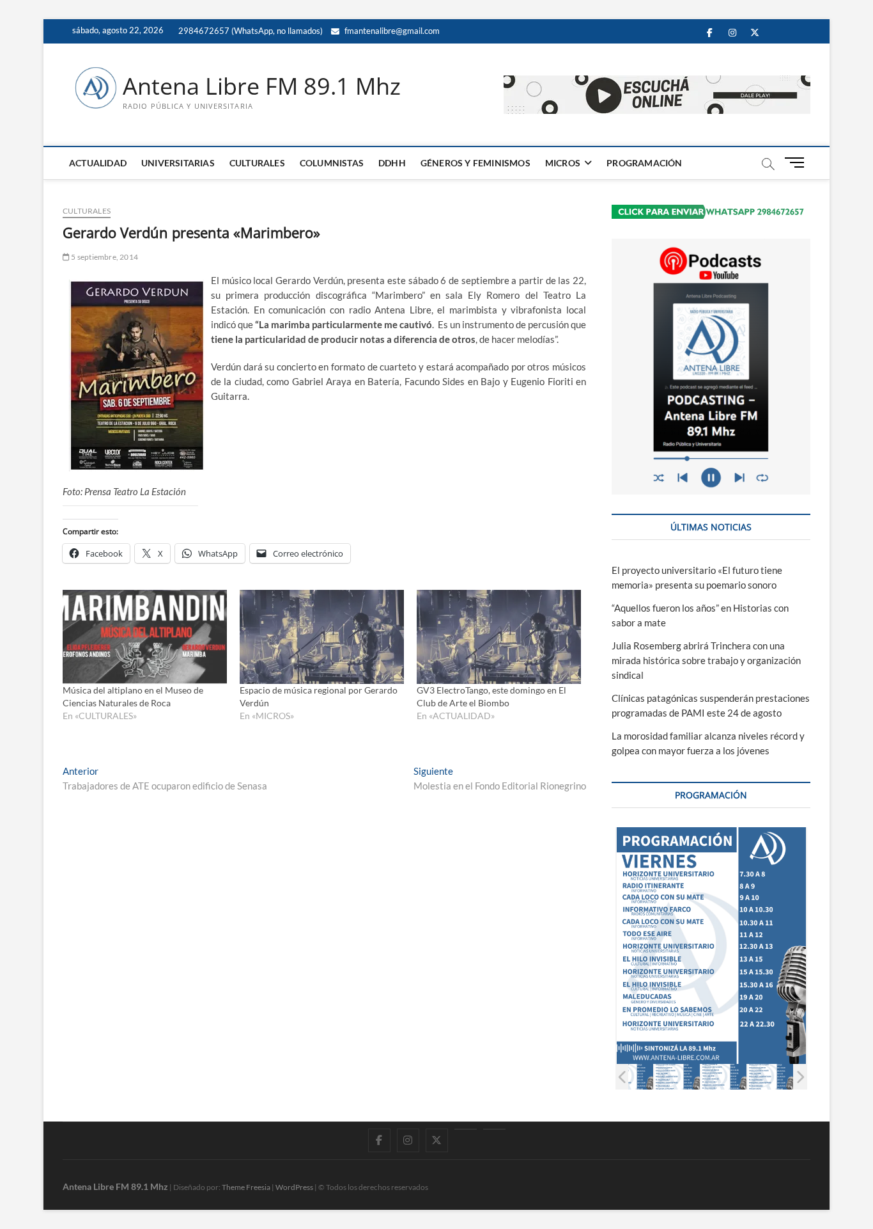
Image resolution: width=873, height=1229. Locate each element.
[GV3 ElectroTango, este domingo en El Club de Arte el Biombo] (499, 637)
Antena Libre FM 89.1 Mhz (262, 86)
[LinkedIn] (465, 1129)
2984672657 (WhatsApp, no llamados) (249, 31)
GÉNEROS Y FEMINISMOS (475, 162)
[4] (723, 1076)
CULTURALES (257, 162)
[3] (677, 1076)
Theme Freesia (246, 1187)
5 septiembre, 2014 (104, 257)
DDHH (392, 162)
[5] (770, 1076)
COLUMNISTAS (332, 162)
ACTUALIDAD (98, 162)
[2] (630, 1076)
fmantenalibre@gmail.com (391, 31)
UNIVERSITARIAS (178, 162)
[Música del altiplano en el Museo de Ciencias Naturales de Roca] (145, 637)
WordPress (294, 1187)
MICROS (562, 162)
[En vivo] (494, 1129)
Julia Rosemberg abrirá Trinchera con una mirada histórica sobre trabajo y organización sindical (706, 660)
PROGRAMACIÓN (644, 162)
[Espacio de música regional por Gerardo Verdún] (322, 637)
